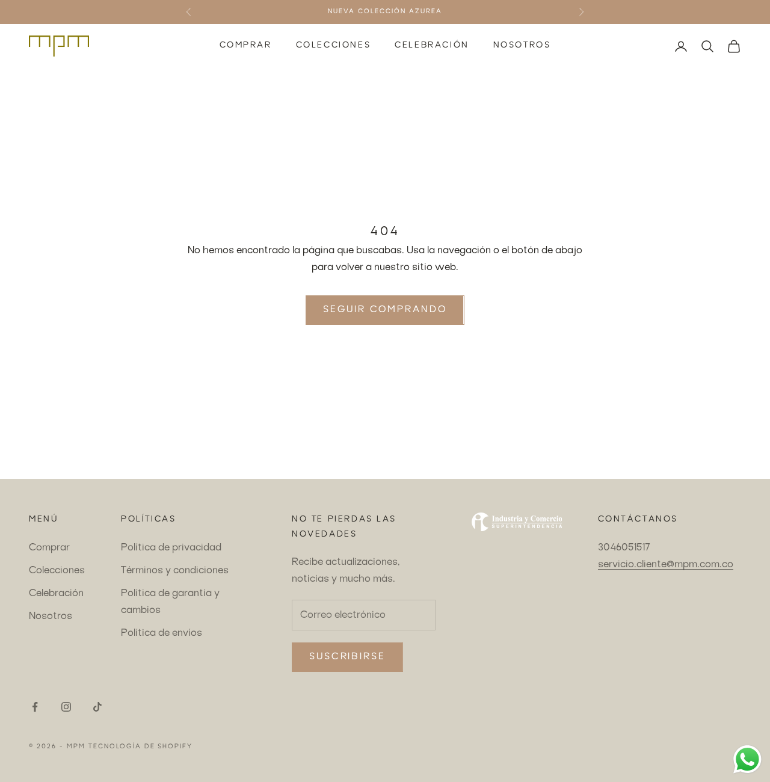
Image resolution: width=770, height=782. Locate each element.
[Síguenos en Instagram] (66, 707)
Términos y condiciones (175, 571)
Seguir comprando (384, 310)
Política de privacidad (171, 548)
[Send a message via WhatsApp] (747, 759)
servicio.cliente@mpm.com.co (665, 565)
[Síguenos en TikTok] (97, 707)
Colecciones (333, 46)
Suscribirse (347, 657)
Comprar (246, 46)
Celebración (432, 46)
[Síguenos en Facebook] (35, 707)
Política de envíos (161, 633)
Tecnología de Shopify (140, 747)
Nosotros (522, 46)
